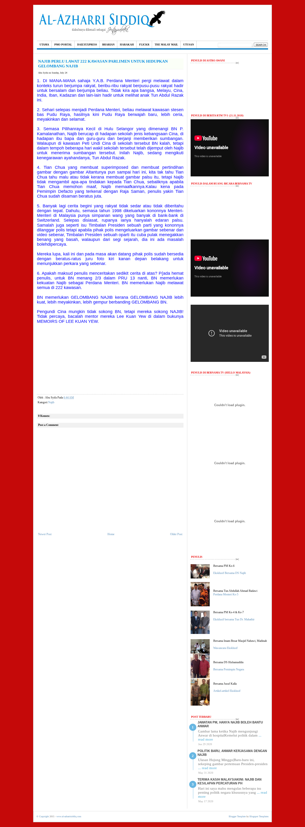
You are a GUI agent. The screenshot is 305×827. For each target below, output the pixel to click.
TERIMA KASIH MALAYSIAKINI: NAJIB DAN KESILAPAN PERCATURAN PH (229, 781)
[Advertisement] (110, 357)
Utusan (188, 44)
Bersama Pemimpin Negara (228, 669)
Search (261, 45)
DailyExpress (87, 44)
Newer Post (44, 534)
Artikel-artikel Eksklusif (226, 690)
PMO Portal (63, 44)
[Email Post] (78, 397)
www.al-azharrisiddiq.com (68, 816)
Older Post (176, 534)
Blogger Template (237, 816)
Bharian (108, 44)
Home (110, 534)
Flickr (144, 44)
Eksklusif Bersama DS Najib (229, 573)
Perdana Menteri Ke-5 (225, 594)
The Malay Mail (166, 44)
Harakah (127, 44)
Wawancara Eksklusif (225, 648)
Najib (51, 402)
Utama (44, 44)
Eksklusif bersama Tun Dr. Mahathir (233, 619)
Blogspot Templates (259, 816)
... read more (207, 768)
